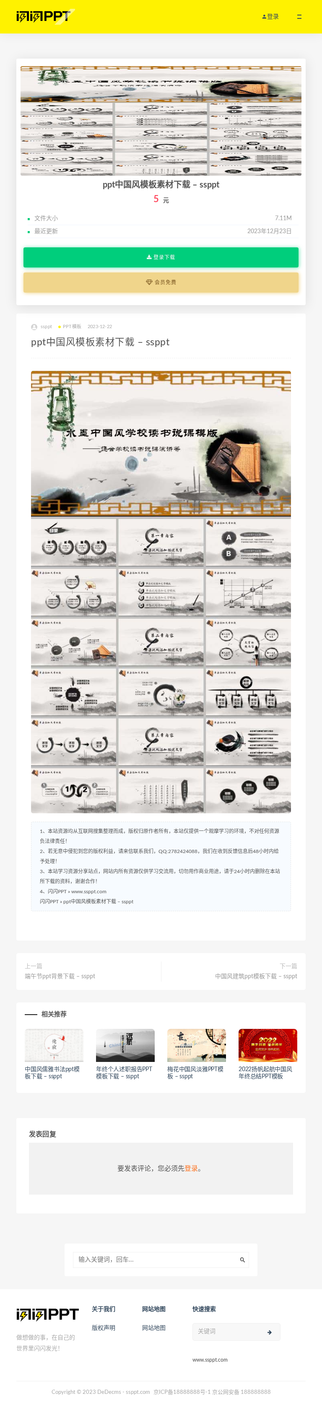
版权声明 (103, 1328)
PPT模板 (72, 326)
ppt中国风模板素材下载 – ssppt (98, 901)
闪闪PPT (49, 901)
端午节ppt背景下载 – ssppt (60, 976)
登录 (191, 1168)
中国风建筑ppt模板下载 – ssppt (256, 976)
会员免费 (165, 282)
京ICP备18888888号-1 (182, 1392)
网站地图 (154, 1328)
